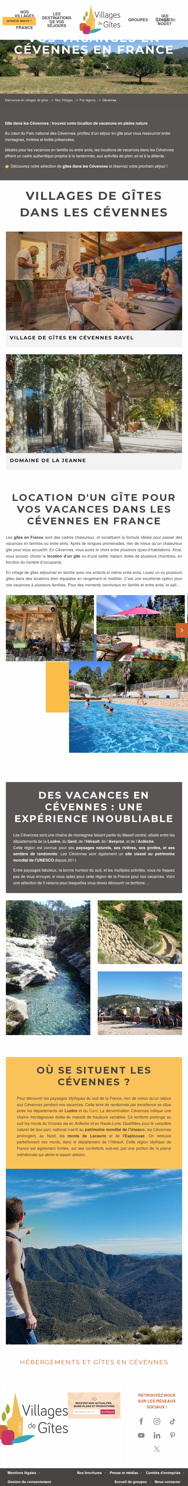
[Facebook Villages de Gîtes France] (141, 1421)
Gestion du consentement (29, 1481)
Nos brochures (89, 1472)
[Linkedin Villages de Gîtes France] (157, 1435)
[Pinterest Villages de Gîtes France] (172, 1435)
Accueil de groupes (130, 1481)
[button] (166, 20)
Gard (93, 1110)
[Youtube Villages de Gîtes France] (141, 1435)
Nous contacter (167, 1481)
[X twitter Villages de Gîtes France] (157, 1449)
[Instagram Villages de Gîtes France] (157, 1421)
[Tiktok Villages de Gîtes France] (172, 1421)
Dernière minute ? (19, 21)
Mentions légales (22, 1472)
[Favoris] (158, 19)
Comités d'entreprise (163, 1472)
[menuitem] (56, 19)
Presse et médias (124, 1472)
